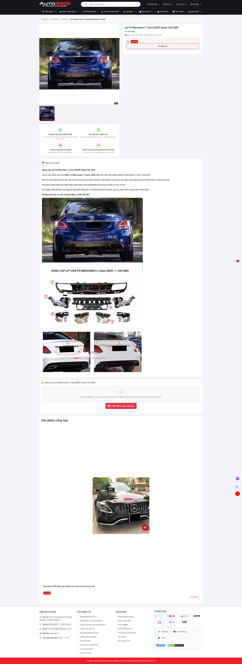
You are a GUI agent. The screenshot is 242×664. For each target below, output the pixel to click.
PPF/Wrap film (91, 12)
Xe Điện (129, 12)
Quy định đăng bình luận (89, 633)
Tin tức (182, 4)
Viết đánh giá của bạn (122, 405)
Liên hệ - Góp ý (85, 653)
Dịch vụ (168, 4)
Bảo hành (195, 12)
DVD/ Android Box (125, 629)
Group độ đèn (85, 641)
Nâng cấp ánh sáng (125, 617)
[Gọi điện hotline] (237, 494)
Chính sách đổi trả (87, 629)
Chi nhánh (179, 12)
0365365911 (54, 624)
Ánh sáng (49, 12)
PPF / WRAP (123, 625)
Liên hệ (134, 42)
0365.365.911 (68, 152)
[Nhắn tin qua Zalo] (237, 486)
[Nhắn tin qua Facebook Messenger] (237, 478)
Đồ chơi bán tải (124, 641)
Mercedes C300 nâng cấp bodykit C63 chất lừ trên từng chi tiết (69, 586)
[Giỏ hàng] (237, 261)
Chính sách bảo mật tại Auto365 (92, 625)
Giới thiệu (153, 4)
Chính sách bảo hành (88, 637)
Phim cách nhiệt (68, 12)
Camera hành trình (111, 12)
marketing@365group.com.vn (60, 629)
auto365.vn (54, 633)
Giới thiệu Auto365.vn (88, 617)
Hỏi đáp (196, 4)
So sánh (161, 46)
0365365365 (66, 624)
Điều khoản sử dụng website (91, 621)
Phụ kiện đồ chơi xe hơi (127, 633)
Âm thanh (164, 12)
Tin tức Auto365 (86, 649)
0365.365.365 (57, 152)
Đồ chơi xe (146, 12)
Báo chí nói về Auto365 (89, 645)
